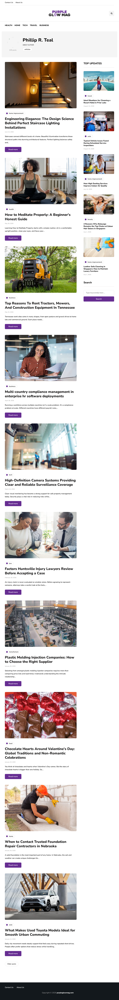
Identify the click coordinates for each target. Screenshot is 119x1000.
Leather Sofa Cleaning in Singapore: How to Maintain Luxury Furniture (96, 268)
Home (17, 25)
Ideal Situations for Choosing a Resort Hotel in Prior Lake (97, 101)
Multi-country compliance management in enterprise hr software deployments (39, 394)
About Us (18, 2)
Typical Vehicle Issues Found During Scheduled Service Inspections (96, 143)
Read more (13, 149)
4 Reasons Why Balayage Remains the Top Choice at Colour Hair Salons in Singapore (98, 226)
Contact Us (9, 2)
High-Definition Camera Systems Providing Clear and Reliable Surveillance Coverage (40, 482)
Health (8, 25)
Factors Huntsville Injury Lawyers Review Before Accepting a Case (39, 571)
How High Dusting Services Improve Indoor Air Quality (95, 184)
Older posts (11, 964)
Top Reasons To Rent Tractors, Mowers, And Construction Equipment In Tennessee (40, 305)
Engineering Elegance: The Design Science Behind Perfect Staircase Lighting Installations (39, 123)
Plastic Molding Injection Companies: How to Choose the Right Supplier (39, 659)
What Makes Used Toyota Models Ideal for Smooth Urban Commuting (40, 932)
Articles (27, 49)
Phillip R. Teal (38, 40)
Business (44, 25)
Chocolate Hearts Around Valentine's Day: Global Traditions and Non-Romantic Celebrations (40, 753)
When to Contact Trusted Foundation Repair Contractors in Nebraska (35, 844)
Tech (25, 25)
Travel (33, 25)
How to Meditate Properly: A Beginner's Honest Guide (38, 217)
